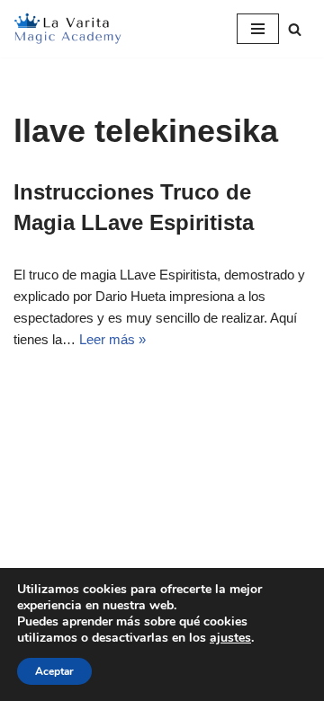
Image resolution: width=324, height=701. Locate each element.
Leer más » (112, 339)
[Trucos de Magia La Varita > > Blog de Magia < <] (68, 29)
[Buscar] (295, 29)
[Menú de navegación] (258, 28)
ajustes (230, 638)
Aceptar (54, 671)
